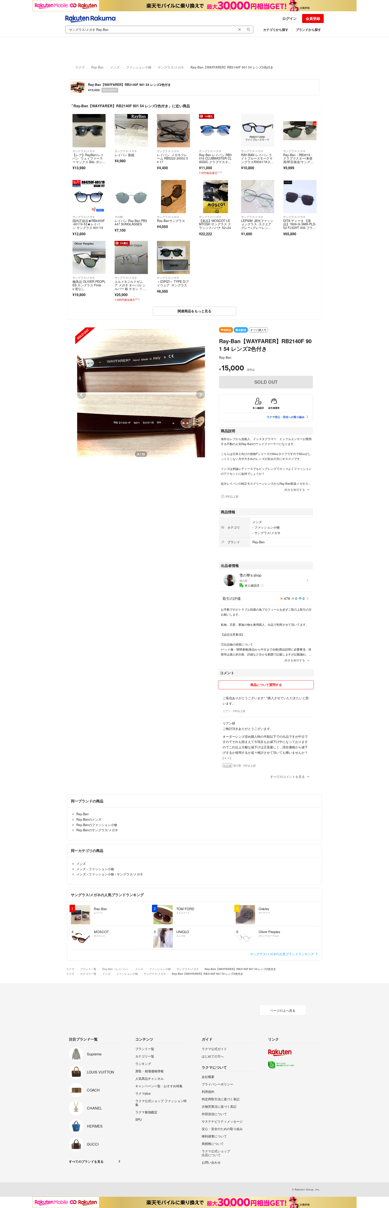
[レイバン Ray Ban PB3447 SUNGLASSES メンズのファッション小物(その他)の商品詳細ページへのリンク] (131, 196)
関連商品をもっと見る (194, 310)
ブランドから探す (308, 29)
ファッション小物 (138, 67)
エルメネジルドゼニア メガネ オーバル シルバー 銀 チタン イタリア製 (130, 286)
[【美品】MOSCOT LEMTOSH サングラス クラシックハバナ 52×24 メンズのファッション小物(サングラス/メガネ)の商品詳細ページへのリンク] (215, 196)
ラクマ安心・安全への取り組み (286, 417)
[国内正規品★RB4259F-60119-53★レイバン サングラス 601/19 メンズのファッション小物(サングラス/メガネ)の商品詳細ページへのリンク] (89, 196)
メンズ (115, 67)
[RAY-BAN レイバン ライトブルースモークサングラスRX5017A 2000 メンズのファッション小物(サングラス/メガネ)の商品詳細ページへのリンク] (257, 130)
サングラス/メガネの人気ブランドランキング (282, 954)
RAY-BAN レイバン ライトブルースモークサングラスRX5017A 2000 (257, 160)
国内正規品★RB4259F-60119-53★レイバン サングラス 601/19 (88, 224)
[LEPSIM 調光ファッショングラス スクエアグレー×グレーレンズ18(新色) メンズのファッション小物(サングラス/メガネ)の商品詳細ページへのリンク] (257, 196)
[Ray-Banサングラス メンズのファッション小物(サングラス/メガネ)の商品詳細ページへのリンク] (173, 196)
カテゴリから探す (275, 29)
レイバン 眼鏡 (124, 155)
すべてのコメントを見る (287, 776)
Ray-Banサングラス (171, 220)
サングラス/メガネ (171, 67)
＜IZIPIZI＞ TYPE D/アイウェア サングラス (173, 283)
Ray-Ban (97, 67)
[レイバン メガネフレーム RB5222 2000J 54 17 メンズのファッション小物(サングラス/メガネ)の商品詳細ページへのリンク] (173, 130)
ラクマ (80, 67)
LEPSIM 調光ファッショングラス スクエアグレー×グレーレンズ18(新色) (257, 225)
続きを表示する (295, 489)
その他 (119, 217)
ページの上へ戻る (282, 1010)
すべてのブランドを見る (86, 1161)
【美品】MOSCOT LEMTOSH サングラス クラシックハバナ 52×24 (215, 224)
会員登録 (313, 18)
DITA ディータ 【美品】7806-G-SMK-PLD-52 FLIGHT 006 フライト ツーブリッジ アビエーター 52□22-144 (299, 227)
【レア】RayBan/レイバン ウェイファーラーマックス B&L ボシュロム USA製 (88, 160)
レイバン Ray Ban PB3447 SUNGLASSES (131, 222)
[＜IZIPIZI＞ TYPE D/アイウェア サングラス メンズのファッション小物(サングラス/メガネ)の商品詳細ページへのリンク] (173, 257)
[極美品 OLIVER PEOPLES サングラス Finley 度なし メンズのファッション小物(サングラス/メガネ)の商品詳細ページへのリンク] (89, 257)
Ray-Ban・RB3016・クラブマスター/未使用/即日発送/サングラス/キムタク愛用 (298, 160)
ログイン (289, 18)
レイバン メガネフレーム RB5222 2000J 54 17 (172, 158)
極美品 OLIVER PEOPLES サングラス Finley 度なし (89, 285)
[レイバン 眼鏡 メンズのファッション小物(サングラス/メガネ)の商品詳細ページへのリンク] (131, 130)
